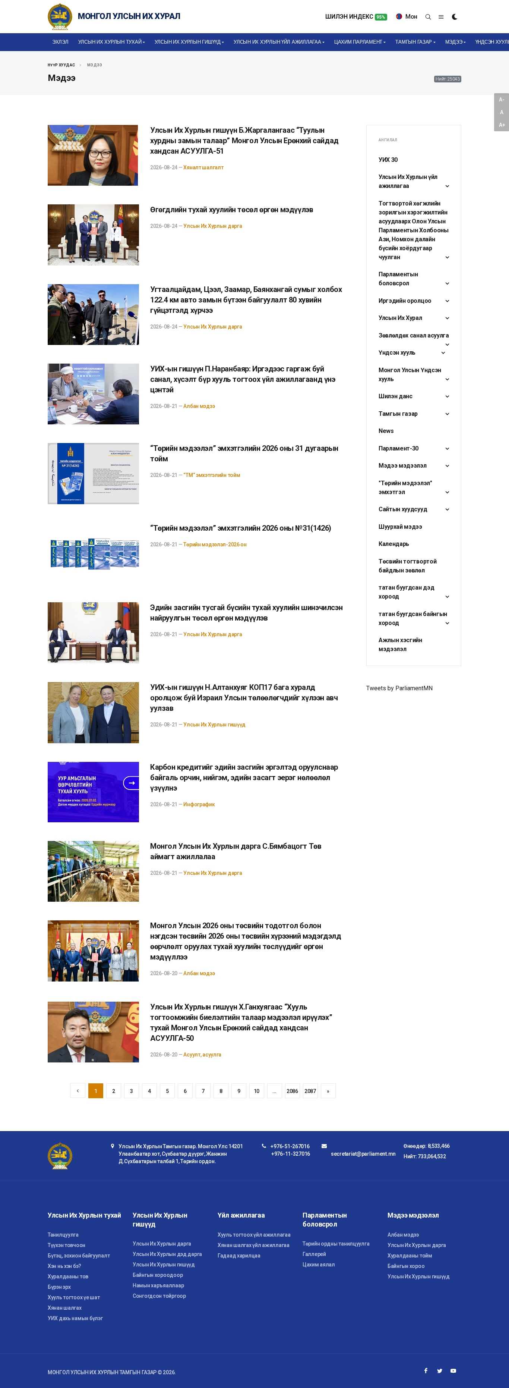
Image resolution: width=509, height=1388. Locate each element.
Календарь (394, 543)
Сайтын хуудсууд (403, 509)
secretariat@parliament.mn (363, 1154)
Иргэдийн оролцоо (405, 300)
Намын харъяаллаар (158, 1285)
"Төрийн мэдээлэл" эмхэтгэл (405, 488)
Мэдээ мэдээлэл (403, 465)
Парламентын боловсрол (398, 279)
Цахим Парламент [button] (358, 42)
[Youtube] (453, 1371)
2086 (292, 1091)
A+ (502, 125)
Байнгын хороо (406, 1266)
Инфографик (199, 804)
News (386, 430)
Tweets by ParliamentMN (399, 688)
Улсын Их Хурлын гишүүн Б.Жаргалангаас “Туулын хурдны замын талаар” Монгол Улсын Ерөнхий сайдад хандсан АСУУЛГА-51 (244, 141)
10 (256, 1091)
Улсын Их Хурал (400, 317)
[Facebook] (426, 1371)
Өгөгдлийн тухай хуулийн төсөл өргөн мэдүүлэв (231, 209)
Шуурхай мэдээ (400, 526)
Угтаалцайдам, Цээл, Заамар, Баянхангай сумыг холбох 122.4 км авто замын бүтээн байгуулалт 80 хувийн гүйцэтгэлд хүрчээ (246, 300)
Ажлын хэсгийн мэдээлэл (400, 645)
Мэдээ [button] (453, 42)
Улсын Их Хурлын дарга (212, 226)
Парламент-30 (398, 448)
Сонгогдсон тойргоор (159, 1296)
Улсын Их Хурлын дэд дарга (167, 1254)
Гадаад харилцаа (239, 1256)
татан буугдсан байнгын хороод (413, 618)
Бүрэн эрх (59, 1287)
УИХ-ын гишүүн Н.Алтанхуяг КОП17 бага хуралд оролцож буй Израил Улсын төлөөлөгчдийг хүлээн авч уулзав (244, 698)
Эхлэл (60, 42)
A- (501, 100)
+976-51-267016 (290, 1146)
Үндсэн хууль (397, 352)
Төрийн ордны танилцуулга (336, 1244)
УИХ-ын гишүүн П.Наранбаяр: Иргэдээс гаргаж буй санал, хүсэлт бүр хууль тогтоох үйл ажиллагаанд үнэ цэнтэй (242, 379)
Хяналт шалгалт (203, 167)
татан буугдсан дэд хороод (406, 592)
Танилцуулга (63, 1235)
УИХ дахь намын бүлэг (75, 1318)
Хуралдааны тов (68, 1276)
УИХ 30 (388, 159)
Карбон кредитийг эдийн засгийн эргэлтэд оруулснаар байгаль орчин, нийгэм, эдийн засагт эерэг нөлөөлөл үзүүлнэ (244, 777)
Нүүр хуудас (61, 65)
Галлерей (314, 1254)
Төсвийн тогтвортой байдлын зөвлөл (407, 566)
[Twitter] (440, 1371)
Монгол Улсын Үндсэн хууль (410, 375)
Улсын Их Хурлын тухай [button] (110, 42)
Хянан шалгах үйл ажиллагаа (254, 1245)
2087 (310, 1091)
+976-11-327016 (290, 1154)
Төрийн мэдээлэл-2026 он (215, 544)
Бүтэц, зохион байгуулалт (79, 1256)
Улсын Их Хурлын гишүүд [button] (188, 42)
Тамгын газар (398, 413)
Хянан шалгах (65, 1308)
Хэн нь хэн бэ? (64, 1266)
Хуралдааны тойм (410, 1256)
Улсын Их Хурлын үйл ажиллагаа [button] (277, 42)
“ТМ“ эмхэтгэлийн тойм (211, 475)
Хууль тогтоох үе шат (73, 1297)
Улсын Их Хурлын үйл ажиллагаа (408, 181)
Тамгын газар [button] (413, 42)
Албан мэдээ (199, 406)
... (274, 1091)
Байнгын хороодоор (158, 1275)
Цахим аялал (319, 1265)
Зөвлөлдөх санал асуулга (414, 335)
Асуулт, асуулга (202, 1055)
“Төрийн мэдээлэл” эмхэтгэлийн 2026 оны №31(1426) (240, 528)
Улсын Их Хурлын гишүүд (214, 725)
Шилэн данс (395, 396)
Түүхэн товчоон (66, 1245)
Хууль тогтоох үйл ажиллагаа (254, 1235)
